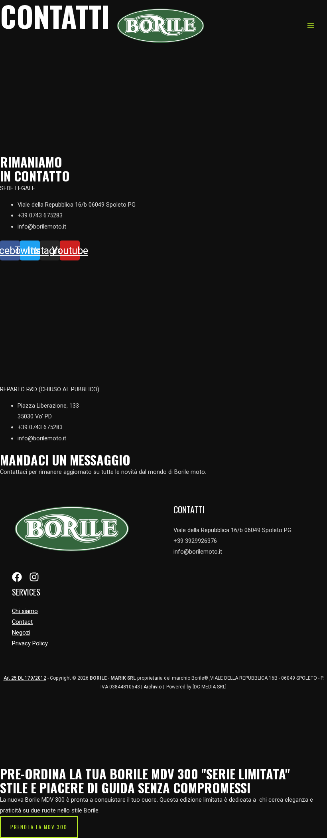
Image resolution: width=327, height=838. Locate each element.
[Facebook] (17, 577)
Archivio (153, 687)
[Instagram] (34, 577)
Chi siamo (25, 611)
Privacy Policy (30, 643)
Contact (22, 621)
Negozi (21, 632)
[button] (39, 827)
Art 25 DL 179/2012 (25, 678)
